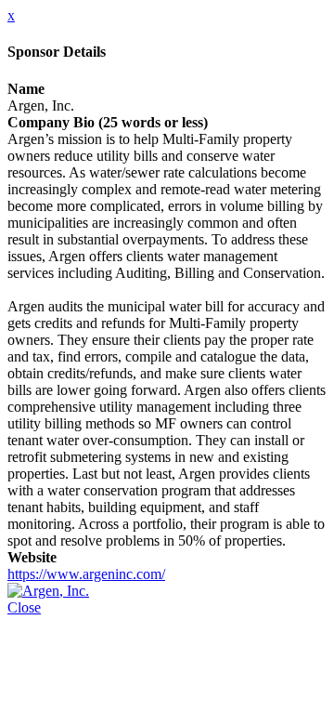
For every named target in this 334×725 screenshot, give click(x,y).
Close (24, 607)
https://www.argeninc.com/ (86, 574)
